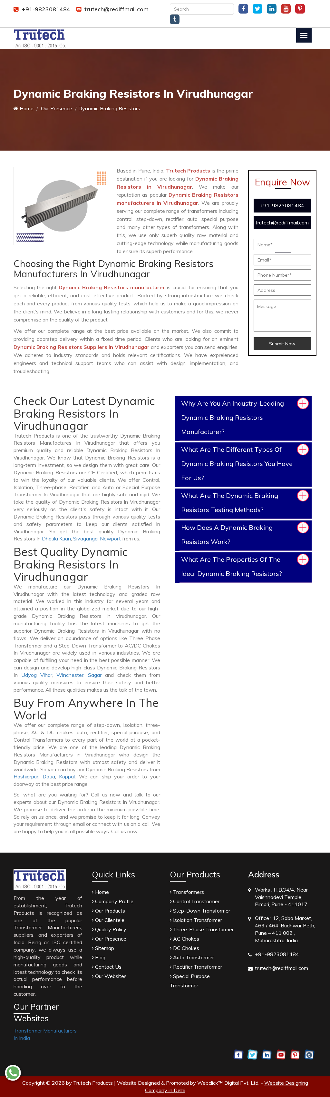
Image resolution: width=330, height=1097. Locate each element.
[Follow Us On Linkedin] (272, 9)
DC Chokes (185, 948)
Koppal (67, 776)
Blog (99, 957)
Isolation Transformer (197, 920)
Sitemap (104, 948)
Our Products (109, 910)
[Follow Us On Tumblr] (175, 19)
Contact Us (107, 967)
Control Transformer (195, 901)
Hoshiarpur (26, 776)
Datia (49, 776)
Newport (110, 538)
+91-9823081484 (46, 9)
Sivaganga (85, 538)
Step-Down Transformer (201, 910)
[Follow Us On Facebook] (243, 9)
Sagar (95, 675)
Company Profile (113, 901)
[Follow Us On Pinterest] (300, 9)
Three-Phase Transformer (203, 929)
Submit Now (282, 344)
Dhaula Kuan (56, 538)
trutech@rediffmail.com (116, 9)
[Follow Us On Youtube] (286, 9)
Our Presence (56, 108)
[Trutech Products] (40, 38)
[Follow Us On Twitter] (257, 9)
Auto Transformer (193, 957)
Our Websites (110, 976)
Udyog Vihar (36, 675)
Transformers (188, 892)
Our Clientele (109, 920)
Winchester (69, 675)
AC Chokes (185, 938)
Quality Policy (110, 929)
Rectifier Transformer (197, 967)
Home (26, 108)
